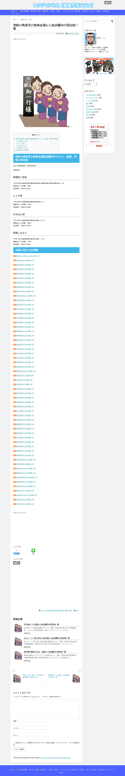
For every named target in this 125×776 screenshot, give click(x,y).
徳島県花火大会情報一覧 (25, 420)
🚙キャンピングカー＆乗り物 (71, 11)
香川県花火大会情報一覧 (25, 415)
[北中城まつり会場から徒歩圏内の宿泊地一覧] (18, 628)
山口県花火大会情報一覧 (25, 411)
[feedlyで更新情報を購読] (106, 2)
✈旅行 (58, 11)
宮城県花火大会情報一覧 (25, 282)
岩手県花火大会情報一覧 (25, 269)
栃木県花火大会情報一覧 (25, 291)
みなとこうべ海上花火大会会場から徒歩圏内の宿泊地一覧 (47, 638)
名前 (15, 721)
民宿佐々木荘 (22, 141)
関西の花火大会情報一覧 (25, 490)
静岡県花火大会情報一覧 (25, 335)
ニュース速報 (91, 100)
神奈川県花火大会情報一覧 (26, 296)
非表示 (38, 135)
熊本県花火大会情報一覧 (25, 446)
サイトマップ (15, 14)
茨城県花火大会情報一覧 (25, 300)
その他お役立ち (91, 95)
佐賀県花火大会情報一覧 (25, 451)
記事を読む (27, 633)
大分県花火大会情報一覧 (25, 437)
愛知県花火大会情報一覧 (25, 344)
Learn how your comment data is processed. (55, 758)
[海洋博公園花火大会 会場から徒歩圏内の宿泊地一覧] (18, 655)
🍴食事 (52, 11)
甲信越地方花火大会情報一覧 (27, 477)
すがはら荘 (21, 145)
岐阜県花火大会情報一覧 (25, 340)
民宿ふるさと (22, 148)
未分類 (88, 106)
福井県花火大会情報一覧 (25, 362)
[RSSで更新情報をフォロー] (109, 2)
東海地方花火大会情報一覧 (26, 482)
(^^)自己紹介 (105, 11)
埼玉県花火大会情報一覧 (25, 309)
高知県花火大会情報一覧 (25, 428)
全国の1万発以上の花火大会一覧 (28, 256)
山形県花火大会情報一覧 (25, 278)
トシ (16, 3)
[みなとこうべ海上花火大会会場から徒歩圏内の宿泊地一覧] (18, 642)
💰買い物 (45, 11)
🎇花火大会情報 (24, 11)
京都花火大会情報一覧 (25, 384)
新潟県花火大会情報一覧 (25, 327)
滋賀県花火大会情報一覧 (25, 367)
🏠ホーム (14, 11)
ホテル (43, 610)
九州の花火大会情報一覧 (25, 504)
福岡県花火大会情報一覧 (25, 433)
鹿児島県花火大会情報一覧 (26, 460)
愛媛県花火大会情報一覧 (25, 424)
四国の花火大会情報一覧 (25, 499)
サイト (15, 735)
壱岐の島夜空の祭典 (53, 610)
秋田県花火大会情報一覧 (25, 273)
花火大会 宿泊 (35, 11)
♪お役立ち (85, 11)
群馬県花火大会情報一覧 (25, 305)
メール (16, 728)
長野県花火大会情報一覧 (25, 331)
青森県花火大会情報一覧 (25, 265)
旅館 (66, 610)
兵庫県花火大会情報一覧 (25, 389)
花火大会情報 (91, 112)
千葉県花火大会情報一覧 (25, 318)
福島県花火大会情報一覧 (25, 287)
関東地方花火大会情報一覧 (26, 473)
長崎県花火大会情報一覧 (25, 455)
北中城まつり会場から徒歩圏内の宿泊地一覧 (41, 624)
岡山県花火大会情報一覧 (25, 397)
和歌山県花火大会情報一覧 (26, 371)
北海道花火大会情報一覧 (25, 260)
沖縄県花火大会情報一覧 (25, 464)
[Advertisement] (46, 54)
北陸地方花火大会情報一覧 (26, 486)
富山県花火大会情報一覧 (25, 353)
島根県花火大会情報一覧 (25, 406)
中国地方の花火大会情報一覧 (27, 495)
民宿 (70, 610)
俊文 (77, 610)
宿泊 (62, 610)
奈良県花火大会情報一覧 (25, 375)
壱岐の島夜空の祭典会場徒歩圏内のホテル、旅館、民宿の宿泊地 (36, 139)
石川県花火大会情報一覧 (25, 358)
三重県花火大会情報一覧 (25, 349)
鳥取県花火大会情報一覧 (25, 393)
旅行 (87, 103)
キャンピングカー (92, 98)
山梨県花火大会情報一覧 (25, 322)
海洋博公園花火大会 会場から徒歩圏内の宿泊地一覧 (45, 652)
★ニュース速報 (95, 11)
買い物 (88, 115)
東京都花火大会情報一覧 (25, 313)
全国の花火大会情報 (21, 150)
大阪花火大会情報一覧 (25, 380)
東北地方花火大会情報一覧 (26, 468)
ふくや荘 (21, 143)
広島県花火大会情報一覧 (25, 402)
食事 (87, 117)
